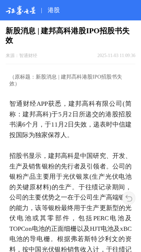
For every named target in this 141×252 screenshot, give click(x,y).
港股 (54, 10)
